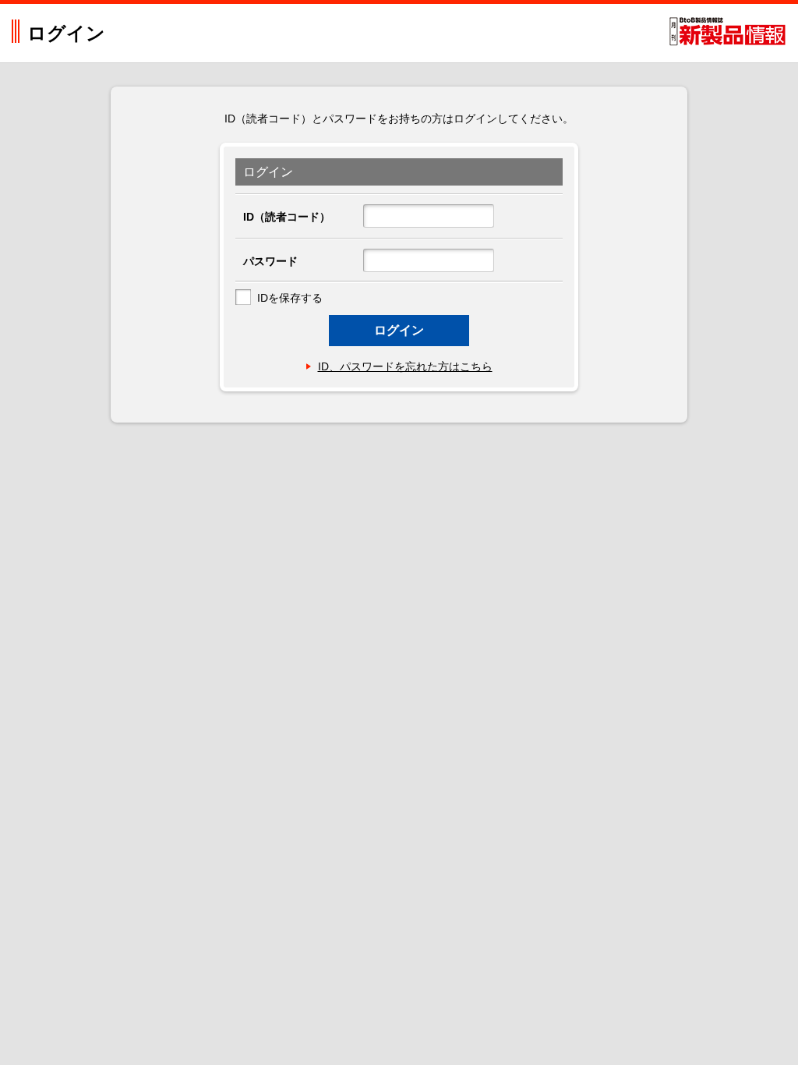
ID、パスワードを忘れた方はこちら (405, 366)
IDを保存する (290, 298)
